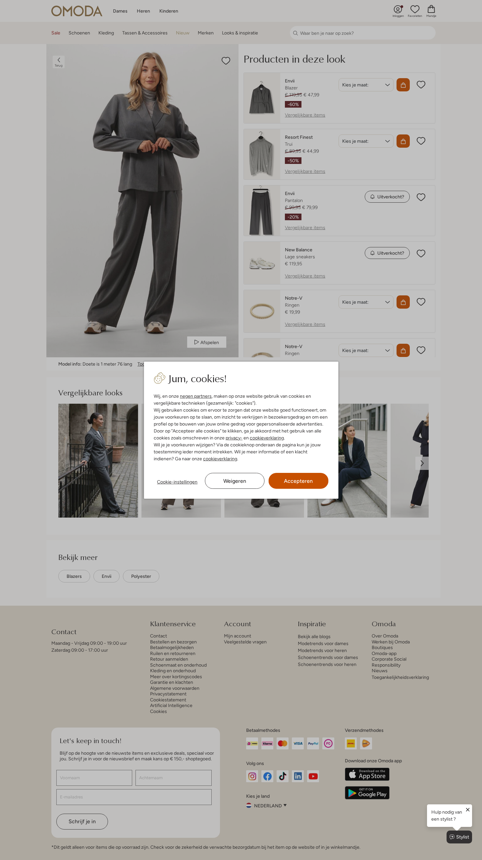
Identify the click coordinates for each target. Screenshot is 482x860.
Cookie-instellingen (177, 481)
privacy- (234, 437)
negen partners (196, 396)
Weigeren (234, 481)
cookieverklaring (267, 437)
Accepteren (298, 481)
